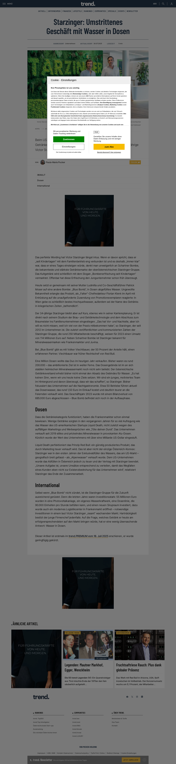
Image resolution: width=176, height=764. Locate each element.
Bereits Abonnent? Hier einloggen (109, 152)
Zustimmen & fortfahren (68, 139)
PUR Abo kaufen (109, 147)
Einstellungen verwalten (68, 147)
